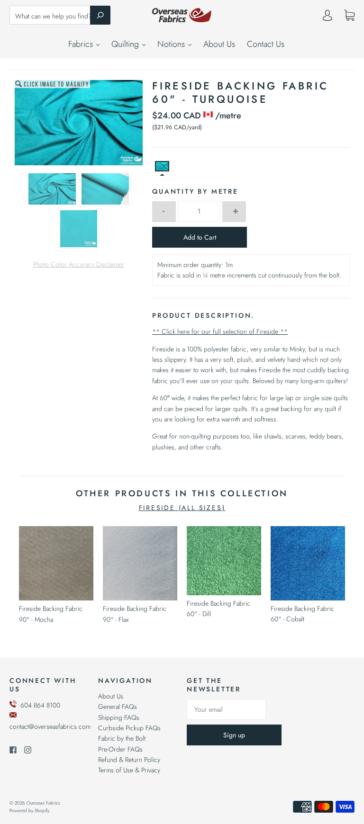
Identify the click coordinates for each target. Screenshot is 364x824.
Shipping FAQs (118, 717)
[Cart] (349, 15)
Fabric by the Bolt (122, 738)
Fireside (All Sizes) (182, 507)
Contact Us (265, 44)
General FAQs (117, 706)
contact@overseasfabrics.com (50, 726)
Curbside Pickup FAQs (129, 728)
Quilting (126, 44)
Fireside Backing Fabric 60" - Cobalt (302, 614)
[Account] (327, 17)
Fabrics (81, 44)
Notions (172, 44)
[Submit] (100, 15)
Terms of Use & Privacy (129, 770)
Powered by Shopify (29, 810)
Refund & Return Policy (129, 759)
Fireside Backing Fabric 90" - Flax (134, 614)
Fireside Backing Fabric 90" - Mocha (50, 614)
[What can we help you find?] (59, 16)
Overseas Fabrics (43, 802)
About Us (219, 44)
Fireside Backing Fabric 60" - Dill (218, 608)
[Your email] (226, 709)
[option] (78, 123)
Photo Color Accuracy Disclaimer (78, 264)
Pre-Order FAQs (120, 749)
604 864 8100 (40, 705)
